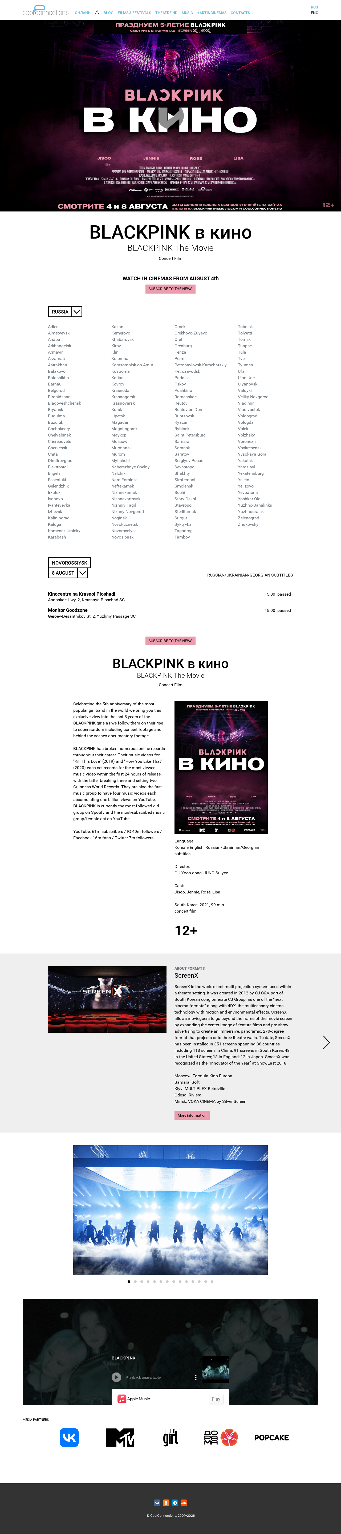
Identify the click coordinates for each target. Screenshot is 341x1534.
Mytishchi (120, 460)
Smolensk (183, 486)
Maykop (119, 435)
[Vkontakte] (157, 1503)
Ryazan (181, 422)
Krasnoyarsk (123, 403)
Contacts (240, 13)
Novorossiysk (124, 530)
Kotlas (117, 377)
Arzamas (56, 358)
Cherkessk (57, 447)
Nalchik (118, 473)
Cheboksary (59, 428)
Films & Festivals (134, 13)
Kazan (117, 326)
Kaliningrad (59, 517)
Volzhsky (246, 435)
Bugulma (56, 415)
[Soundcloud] (184, 1503)
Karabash (57, 537)
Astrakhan (57, 364)
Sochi (179, 492)
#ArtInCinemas (211, 13)
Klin (115, 352)
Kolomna (119, 358)
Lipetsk (118, 415)
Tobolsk (245, 326)
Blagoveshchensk (64, 403)
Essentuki (57, 479)
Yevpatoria (248, 492)
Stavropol (183, 505)
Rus (314, 7)
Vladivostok (249, 409)
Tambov (182, 537)
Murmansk (121, 447)
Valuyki (245, 390)
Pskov (180, 384)
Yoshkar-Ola (249, 498)
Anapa (54, 339)
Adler (53, 326)
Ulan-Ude (246, 377)
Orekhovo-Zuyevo (190, 333)
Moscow (119, 441)
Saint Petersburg (190, 435)
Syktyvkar (183, 524)
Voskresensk (250, 447)
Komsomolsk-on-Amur (132, 364)
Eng (314, 13)
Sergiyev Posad (189, 460)
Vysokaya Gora (252, 454)
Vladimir (246, 403)
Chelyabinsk (59, 435)
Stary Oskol (185, 498)
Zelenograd (248, 517)
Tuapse (245, 345)
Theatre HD (166, 13)
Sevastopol (185, 466)
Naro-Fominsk (124, 479)
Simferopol (184, 479)
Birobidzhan (59, 396)
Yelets (243, 479)
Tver (242, 358)
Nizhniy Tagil (123, 505)
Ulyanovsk (247, 384)
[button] (129, 1281)
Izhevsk (55, 511)
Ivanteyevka (59, 505)
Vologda (246, 422)
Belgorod (56, 390)
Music (187, 13)
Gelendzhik (58, 486)
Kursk (116, 409)
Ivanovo (55, 498)
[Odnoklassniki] (166, 1503)
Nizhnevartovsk (125, 498)
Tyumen (245, 364)
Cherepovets (59, 441)
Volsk (243, 428)
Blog (108, 13)
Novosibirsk (122, 537)
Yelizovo (246, 486)
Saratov (181, 454)
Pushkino (183, 390)
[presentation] (326, 1043)
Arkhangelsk (59, 345)
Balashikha (58, 377)
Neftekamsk (122, 486)
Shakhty (182, 473)
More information (192, 1115)
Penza (180, 352)
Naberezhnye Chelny (130, 466)
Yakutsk (245, 460)
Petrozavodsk (187, 371)
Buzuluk (55, 422)
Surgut (180, 517)
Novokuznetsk (124, 524)
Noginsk (119, 517)
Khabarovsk (122, 339)
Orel (178, 339)
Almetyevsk (59, 333)
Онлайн (83, 13)
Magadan (120, 422)
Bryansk (55, 409)
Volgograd (247, 415)
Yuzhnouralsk (251, 511)
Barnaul (55, 384)
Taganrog (183, 530)
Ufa (241, 371)
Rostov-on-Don (188, 409)
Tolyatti (245, 333)
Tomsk (244, 339)
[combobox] (65, 311)
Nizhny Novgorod (127, 511)
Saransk (182, 447)
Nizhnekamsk (124, 492)
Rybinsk (181, 428)
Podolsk (182, 377)
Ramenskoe (185, 396)
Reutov (181, 403)
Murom (118, 454)
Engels (54, 473)
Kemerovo (120, 333)
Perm (179, 358)
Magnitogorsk (124, 428)
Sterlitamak (185, 511)
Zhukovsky (248, 524)
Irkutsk (54, 492)
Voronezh (247, 441)
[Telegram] (175, 1503)
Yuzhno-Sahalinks (255, 505)
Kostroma (120, 371)
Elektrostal (58, 466)
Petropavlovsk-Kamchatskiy (200, 364)
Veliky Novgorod (253, 396)
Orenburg (183, 345)
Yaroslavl (246, 466)
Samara (181, 441)
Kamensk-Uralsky (64, 530)
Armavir (55, 352)
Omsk (179, 326)
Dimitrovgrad (60, 460)
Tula (242, 352)
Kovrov (117, 384)
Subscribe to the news (170, 289)
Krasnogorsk (123, 396)
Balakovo (57, 371)
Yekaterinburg (251, 473)
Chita (53, 454)
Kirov (116, 345)
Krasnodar (121, 390)
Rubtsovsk (184, 415)
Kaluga (54, 524)
